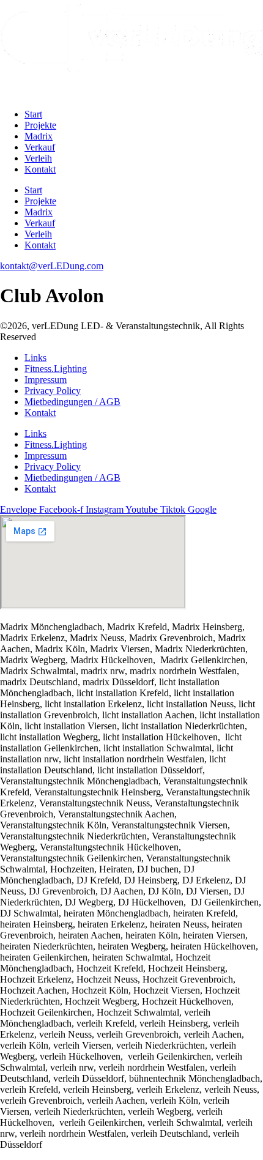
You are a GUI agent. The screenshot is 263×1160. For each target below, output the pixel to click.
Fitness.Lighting (55, 368)
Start (33, 114)
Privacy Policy (52, 390)
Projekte (40, 125)
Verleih (38, 158)
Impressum (45, 379)
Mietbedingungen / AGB (72, 401)
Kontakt (40, 169)
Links (35, 357)
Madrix (38, 136)
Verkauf (39, 147)
